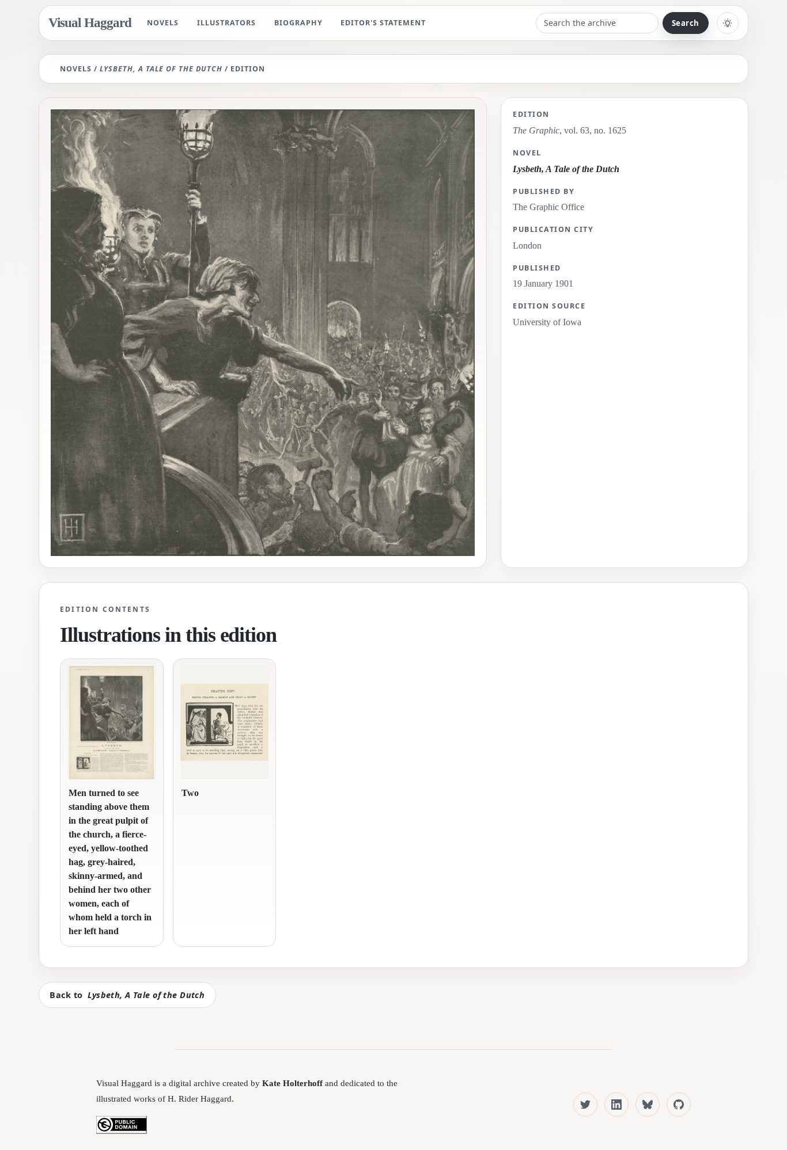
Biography (298, 23)
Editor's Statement (383, 23)
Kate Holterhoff (292, 1083)
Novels (163, 23)
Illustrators (226, 23)
